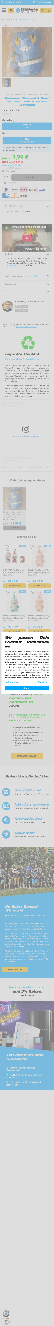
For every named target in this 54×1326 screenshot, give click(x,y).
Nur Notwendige (11, 682)
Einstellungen (43, 682)
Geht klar (27, 688)
